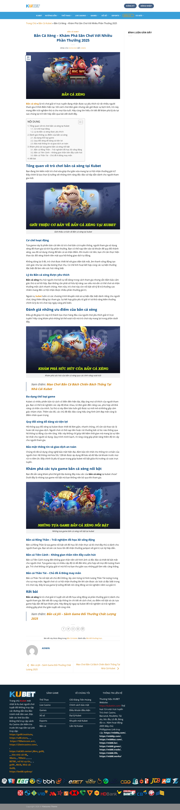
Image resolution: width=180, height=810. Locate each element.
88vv (35, 751)
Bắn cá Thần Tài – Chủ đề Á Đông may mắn (53, 155)
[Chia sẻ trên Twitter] (68, 629)
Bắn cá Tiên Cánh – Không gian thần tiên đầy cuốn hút (58, 152)
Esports (115, 15)
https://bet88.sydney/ (20, 771)
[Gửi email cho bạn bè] (73, 629)
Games (94, 15)
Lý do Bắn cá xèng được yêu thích (49, 131)
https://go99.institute (20, 734)
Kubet (39, 15)
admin (83, 48)
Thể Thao (66, 15)
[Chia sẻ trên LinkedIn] (83, 629)
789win (22, 758)
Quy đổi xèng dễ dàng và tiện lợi (48, 140)
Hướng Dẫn (51, 15)
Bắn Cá (127, 15)
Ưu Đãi (139, 15)
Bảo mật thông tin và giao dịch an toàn (51, 143)
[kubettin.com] (39, 6)
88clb (18, 764)
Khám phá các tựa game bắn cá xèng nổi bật (50, 146)
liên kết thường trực (94, 638)
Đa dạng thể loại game (44, 137)
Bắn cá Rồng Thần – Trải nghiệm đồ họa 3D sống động (58, 149)
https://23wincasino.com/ (23, 744)
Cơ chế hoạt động (42, 129)
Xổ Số (104, 15)
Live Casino (80, 15)
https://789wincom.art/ (22, 741)
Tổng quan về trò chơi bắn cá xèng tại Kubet (49, 126)
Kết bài (33, 158)
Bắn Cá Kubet (45, 23)
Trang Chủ (31, 23)
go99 (11, 764)
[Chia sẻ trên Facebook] (63, 629)
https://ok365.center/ (20, 751)
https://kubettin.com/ (110, 705)
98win (12, 758)
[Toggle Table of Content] (79, 122)
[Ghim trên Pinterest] (78, 629)
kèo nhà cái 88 (19, 754)
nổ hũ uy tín (23, 761)
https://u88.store (18, 737)
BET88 (12, 761)
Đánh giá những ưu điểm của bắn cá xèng (49, 134)
